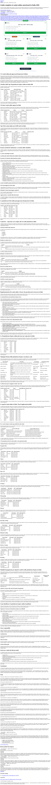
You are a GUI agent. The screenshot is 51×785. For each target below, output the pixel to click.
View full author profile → (4, 744)
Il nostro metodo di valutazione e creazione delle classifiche (28, 16)
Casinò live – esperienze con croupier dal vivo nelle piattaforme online (22, 17)
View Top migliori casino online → (6, 10)
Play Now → (25, 32)
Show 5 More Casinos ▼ (25, 68)
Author (1, 1)
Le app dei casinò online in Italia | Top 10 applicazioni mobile (14, 19)
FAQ (45, 20)
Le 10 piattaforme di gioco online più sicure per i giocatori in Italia (21, 18)
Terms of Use (7, 779)
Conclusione (41, 20)
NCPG (17, 775)
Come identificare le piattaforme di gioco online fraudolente (10, 20)
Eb (2, 0)
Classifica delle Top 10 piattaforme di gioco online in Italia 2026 (28, 15)
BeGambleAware (12, 775)
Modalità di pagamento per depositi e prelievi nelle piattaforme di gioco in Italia (37, 19)
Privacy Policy (2, 779)
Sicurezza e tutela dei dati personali (33, 20)
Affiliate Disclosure (13, 779)
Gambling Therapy (5, 775)
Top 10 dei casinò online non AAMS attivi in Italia (10, 16)
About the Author (18, 779)
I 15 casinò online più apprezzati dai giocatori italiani (8, 15)
